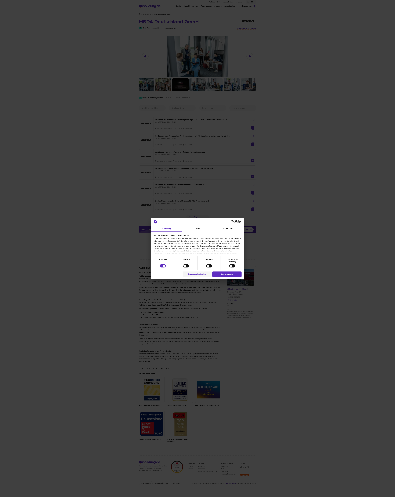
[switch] (186, 266)
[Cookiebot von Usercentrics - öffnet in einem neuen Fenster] (233, 221)
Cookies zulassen (227, 274)
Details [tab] (197, 228)
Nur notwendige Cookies (197, 274)
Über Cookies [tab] (228, 228)
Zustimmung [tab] (166, 228)
